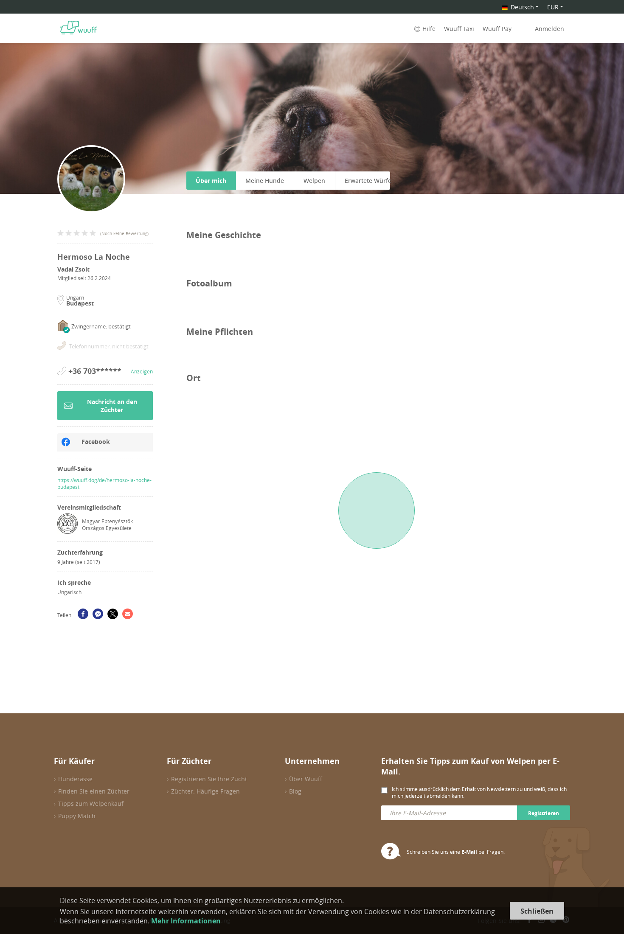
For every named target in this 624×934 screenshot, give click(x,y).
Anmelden (549, 29)
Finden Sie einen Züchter (93, 791)
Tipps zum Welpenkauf (91, 803)
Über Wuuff (305, 779)
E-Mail (469, 851)
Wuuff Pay (497, 29)
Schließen (537, 911)
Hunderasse (75, 779)
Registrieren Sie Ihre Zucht (209, 779)
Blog (295, 791)
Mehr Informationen (186, 921)
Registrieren (543, 813)
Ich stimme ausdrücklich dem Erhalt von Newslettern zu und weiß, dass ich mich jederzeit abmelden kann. (479, 792)
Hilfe (429, 29)
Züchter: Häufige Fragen (205, 791)
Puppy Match (77, 816)
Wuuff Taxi (459, 29)
